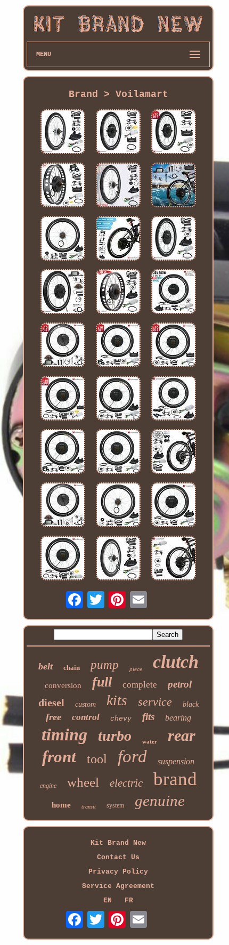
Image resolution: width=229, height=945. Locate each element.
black (191, 704)
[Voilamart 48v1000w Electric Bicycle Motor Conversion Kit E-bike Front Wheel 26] (173, 239)
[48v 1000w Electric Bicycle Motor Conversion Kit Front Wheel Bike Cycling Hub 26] (118, 399)
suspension (176, 761)
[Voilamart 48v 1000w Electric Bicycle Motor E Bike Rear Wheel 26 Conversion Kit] (173, 132)
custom (85, 704)
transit (88, 807)
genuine (160, 800)
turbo (115, 736)
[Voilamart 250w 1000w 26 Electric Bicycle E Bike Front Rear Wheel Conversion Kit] (118, 505)
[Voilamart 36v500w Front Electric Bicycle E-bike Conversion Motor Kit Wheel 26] (173, 292)
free (53, 717)
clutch (176, 662)
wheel (83, 782)
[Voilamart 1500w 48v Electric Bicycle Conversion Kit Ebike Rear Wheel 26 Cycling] (62, 399)
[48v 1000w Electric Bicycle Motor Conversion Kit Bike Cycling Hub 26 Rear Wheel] (173, 346)
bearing (178, 717)
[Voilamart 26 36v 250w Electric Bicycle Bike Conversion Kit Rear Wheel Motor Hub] (118, 186)
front (59, 756)
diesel (51, 702)
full (102, 682)
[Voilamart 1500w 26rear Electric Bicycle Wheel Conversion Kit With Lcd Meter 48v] (62, 346)
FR (129, 900)
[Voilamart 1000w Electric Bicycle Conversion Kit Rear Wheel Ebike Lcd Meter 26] (62, 452)
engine (48, 785)
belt (45, 666)
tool (97, 759)
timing (64, 734)
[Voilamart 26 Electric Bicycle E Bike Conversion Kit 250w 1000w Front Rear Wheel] (118, 559)
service (155, 701)
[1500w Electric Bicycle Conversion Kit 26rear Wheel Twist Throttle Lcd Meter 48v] (62, 505)
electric (126, 783)
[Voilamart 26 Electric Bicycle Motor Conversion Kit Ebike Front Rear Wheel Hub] (118, 132)
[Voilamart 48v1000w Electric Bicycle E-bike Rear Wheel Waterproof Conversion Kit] (118, 239)
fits (148, 716)
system (115, 805)
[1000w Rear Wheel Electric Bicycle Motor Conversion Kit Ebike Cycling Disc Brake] (173, 452)
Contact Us (118, 857)
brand (175, 779)
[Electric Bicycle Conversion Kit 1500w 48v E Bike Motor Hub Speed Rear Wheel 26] (173, 559)
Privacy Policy (118, 872)
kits (117, 700)
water (149, 741)
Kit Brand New (118, 843)
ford (132, 756)
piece (135, 669)
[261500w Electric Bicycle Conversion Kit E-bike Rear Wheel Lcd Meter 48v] (62, 292)
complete (139, 685)
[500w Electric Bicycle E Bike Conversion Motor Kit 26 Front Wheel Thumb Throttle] (173, 399)
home (61, 805)
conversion (63, 685)
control (86, 717)
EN (107, 900)
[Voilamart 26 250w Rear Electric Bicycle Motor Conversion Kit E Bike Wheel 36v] (62, 132)
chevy (121, 719)
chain (71, 668)
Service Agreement (118, 886)
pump (105, 665)
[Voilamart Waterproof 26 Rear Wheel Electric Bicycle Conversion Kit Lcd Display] (173, 186)
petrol (180, 684)
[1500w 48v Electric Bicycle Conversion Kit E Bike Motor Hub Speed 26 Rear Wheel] (62, 559)
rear (181, 735)
